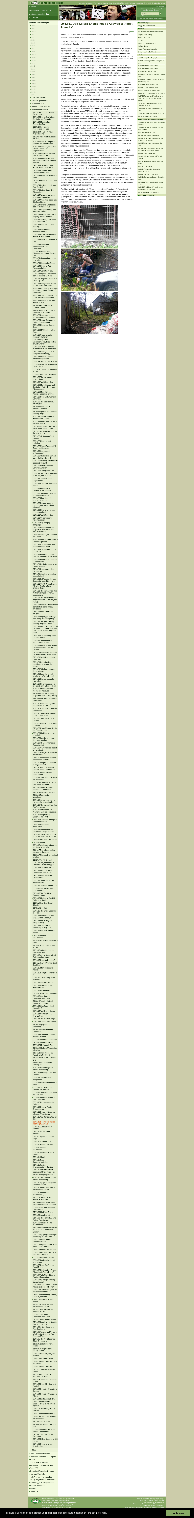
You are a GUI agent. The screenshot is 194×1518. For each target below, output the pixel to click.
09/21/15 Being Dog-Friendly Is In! (45, 974)
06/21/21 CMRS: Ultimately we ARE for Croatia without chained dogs (45, 586)
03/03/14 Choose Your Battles (44, 1022)
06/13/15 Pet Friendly (41, 991)
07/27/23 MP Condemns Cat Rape (44, 331)
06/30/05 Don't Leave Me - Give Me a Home (45, 1363)
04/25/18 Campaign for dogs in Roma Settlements (45, 821)
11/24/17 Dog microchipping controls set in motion (44, 851)
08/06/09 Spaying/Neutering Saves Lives (44, 1208)
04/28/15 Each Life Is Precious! (45, 993)
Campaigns (139, 3)
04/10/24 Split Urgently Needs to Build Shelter (44, 221)
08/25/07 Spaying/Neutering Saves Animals (44, 1281)
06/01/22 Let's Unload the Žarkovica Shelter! (43, 467)
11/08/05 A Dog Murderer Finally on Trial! (42, 1350)
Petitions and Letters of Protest (41, 1465)
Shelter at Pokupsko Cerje (147, 43)
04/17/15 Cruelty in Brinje (146, 132)
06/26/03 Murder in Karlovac (44, 1414)
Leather (99, 3)
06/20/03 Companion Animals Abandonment (44, 1418)
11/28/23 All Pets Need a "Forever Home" (42, 306)
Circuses (105, 3)
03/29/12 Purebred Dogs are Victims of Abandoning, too (44, 1113)
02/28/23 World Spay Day (43, 382)
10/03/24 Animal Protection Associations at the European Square (44, 161)
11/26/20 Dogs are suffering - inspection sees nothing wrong (45, 695)
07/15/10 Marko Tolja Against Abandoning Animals (44, 1189)
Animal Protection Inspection (147, 49)
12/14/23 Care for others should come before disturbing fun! (45, 297)
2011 (33, 66)
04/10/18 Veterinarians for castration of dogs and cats (43, 831)
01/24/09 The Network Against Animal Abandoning (44, 1219)
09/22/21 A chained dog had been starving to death (44, 546)
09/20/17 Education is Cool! (43, 868)
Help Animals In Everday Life (41, 1477)
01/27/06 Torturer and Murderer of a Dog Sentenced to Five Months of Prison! (45, 1334)
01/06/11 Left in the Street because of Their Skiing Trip (44, 1171)
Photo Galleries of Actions (40, 1454)
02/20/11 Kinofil (39, 1157)
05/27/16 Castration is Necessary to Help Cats (42, 927)
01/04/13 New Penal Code (147, 71)
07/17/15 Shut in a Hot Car (43, 983)
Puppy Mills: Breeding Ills (146, 26)
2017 (34, 49)
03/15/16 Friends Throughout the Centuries (44, 937)
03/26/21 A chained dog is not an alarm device (44, 637)
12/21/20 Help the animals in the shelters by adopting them (44, 685)
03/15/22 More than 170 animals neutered (42, 499)
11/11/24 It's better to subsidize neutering (45, 138)
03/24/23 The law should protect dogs (42, 378)
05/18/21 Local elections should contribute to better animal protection (45, 607)
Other (34, 1450)
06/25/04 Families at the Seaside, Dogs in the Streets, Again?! (44, 1404)
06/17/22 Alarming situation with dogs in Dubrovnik (45, 462)
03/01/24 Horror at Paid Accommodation (42, 267)
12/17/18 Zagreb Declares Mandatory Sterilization (43, 788)
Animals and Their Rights (41, 10)
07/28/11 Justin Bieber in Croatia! (42, 1128)
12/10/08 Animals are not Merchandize (42, 1224)
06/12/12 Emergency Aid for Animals (43, 1103)
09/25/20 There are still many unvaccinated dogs (44, 715)
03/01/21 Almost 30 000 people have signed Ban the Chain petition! (45, 647)
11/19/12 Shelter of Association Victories (45, 1049)
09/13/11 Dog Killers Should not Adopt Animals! (44, 1123)
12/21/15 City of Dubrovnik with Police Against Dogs (45, 956)
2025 (34, 26)
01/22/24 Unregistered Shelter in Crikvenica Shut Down (44, 285)
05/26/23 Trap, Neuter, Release (45, 362)
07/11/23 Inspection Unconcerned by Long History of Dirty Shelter (44, 342)
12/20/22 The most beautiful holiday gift (44, 403)
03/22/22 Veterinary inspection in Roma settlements (45, 494)
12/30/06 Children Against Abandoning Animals (43, 1305)
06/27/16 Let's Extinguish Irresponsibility (42, 922)
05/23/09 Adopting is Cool (43, 1215)
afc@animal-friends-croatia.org (154, 1502)
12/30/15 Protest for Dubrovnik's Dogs (45, 941)
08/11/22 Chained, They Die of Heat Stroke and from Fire (45, 427)
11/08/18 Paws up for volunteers (41, 796)
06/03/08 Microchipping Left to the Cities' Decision (44, 1253)
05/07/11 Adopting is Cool (43, 1144)
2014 (34, 57)
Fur (95, 3)
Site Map (145, 16)
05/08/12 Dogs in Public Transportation (42, 1108)
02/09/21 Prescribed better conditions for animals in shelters (43, 664)
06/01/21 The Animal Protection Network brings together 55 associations (45, 593)
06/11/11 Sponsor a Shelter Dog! (149, 90)
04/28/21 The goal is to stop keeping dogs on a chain (43, 623)
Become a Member (37, 1486)
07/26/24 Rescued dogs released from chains (42, 171)
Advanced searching (154, 16)
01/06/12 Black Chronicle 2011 (148, 84)
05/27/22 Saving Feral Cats (43, 471)
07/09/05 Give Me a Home (43, 1359)
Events (32, 1460)
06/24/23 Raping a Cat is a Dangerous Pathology (43, 353)
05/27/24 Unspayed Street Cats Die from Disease (45, 201)
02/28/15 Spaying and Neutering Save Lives (41, 997)
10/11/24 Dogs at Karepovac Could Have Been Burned (44, 143)
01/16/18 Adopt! (39, 842)
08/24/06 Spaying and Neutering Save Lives (41, 1315)
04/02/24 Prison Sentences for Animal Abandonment (44, 235)
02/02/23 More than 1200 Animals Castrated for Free (43, 393)
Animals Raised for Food (41, 98)
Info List (155, 3)
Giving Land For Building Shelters (149, 52)
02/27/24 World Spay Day (43, 271)
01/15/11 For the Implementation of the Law (43, 1166)
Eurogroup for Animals (63, 1507)
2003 (34, 89)
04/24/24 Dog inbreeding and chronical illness (44, 211)
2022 (34, 34)
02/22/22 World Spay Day (43, 515)
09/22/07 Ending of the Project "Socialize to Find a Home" (44, 1271)
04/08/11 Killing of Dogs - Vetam (148, 174)
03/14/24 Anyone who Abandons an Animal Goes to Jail (44, 253)
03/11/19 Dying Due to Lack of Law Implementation (44, 783)
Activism (34, 18)
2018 (34, 46)
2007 (34, 78)
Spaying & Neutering (145, 34)
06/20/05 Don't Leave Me (42, 1367)
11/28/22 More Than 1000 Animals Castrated (43, 408)
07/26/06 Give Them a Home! (44, 1319)
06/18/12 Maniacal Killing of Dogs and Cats (44, 1098)
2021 (34, 37)
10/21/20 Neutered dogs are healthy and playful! (44, 705)
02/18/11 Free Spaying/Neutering (40, 1161)
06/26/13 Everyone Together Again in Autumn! (44, 1036)
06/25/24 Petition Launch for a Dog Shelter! (44, 186)
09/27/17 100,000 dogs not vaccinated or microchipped (43, 864)
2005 (34, 83)
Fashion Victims (38, 103)
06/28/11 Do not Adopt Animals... (149, 87)
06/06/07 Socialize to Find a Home (44, 1301)
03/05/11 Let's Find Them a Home (43, 1153)
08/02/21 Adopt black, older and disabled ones (45, 560)
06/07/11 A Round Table (42, 1142)
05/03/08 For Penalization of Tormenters (151, 93)
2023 (34, 31)
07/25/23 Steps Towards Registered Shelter (42, 336)
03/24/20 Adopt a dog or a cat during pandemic (44, 764)
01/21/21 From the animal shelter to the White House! (43, 675)
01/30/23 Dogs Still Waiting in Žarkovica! (44, 398)
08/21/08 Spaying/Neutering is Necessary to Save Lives (45, 1236)
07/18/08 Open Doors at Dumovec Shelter (42, 1241)
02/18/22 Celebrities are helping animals (42, 519)
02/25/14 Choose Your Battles (148, 69)
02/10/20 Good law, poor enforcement (42, 773)
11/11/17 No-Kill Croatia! (42, 860)
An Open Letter (143, 46)
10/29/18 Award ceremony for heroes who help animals (44, 801)
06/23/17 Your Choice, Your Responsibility (43, 882)
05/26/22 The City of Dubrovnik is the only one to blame (45, 475)
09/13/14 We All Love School (44, 1011)
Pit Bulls (140, 40)
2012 (34, 63)
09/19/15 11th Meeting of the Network (44, 979)
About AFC (34, 1468)
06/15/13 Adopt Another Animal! (45, 1039)
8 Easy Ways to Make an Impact (42, 1480)
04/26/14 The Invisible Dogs (44, 1019)
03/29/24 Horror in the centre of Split (45, 240)
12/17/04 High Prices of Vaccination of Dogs (42, 1375)
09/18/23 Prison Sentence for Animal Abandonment (44, 321)
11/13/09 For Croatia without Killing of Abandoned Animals (44, 1203)
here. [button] (104, 1513)
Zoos (110, 3)
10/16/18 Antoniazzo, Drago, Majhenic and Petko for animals (45, 811)
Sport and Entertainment (41, 106)
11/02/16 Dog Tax (40, 908)
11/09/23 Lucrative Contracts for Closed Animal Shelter (45, 311)
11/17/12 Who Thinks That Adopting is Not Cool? (43, 1054)
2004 (34, 86)
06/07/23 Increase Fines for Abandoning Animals (43, 358)
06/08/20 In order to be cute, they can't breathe (44, 739)
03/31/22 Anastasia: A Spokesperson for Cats (42, 489)
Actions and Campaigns (39, 23)
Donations (161, 3)
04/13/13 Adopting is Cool (43, 1042)
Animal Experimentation (41, 101)
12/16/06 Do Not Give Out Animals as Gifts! (43, 1310)
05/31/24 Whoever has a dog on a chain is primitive (44, 196)
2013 (34, 60)
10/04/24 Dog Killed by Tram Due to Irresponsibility (44, 155)
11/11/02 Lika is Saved (41, 1422)
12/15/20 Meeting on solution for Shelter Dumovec (44, 690)
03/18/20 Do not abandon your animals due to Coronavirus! (45, 769)
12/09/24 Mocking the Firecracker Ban (41, 123)
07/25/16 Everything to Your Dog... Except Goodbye (43, 917)
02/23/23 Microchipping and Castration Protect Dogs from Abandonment (44, 387)
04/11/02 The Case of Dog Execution (43, 1435)
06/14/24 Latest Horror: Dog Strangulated (44, 191)
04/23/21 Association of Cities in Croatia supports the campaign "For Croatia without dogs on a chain (45, 630)
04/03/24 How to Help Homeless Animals (41, 230)
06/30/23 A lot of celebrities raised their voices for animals (44, 348)
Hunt (114, 3)
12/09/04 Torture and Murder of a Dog (45, 1380)
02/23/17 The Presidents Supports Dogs (42, 894)
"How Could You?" (144, 37)
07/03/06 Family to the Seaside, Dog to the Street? (45, 1323)
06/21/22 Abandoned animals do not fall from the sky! (44, 457)
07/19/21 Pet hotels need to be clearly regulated (45, 565)
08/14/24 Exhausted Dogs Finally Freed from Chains (43, 167)
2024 (34, 29)
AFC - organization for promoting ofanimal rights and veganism (151, 9)
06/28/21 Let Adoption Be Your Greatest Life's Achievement (45, 580)
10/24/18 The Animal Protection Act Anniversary (45, 806)
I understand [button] (178, 1513)
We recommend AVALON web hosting (151, 18)
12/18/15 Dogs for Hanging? (44, 960)
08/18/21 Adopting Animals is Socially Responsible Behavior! (45, 555)
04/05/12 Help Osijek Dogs (147, 153)
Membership (148, 3)
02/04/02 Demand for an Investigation (42, 1445)
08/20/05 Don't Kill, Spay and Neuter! (44, 1355)
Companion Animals (128, 3)
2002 (34, 92)
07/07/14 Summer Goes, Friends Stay (42, 1015)
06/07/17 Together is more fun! (45, 885)
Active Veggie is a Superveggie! (42, 1483)
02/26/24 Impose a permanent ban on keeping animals (44, 275)
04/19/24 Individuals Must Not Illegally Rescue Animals (44, 216)
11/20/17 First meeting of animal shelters (45, 856)
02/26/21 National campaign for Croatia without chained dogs (45, 653)
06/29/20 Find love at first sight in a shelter (45, 734)
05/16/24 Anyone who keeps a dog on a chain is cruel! (44, 206)
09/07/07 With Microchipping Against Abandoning (44, 1276)
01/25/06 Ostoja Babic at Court (148, 192)
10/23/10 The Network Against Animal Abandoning (44, 1179)
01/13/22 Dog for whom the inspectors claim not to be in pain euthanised (44, 530)
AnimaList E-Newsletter (39, 1463)
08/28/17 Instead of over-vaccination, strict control (42, 872)
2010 (34, 69)
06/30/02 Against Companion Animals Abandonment (44, 1430)
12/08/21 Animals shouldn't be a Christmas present (45, 541)
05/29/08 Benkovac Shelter (43, 1257)
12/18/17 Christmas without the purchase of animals (45, 846)
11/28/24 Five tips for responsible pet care (41, 128)
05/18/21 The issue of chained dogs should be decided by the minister (45, 600)
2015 (34, 54)
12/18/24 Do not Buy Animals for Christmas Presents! (44, 118)
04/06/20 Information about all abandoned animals (44, 759)
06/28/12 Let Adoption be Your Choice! (44, 1074)
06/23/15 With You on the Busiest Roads (42, 987)
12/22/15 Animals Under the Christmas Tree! (44, 951)
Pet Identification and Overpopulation (150, 32)
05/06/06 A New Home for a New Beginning (43, 1328)
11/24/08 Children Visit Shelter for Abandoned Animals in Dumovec (45, 1230)
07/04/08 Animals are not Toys (44, 1249)
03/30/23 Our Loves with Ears (44, 374)
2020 (34, 40)
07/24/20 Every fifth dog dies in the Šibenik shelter (45, 729)
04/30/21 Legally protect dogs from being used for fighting (44, 618)
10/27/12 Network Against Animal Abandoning (43, 1069)
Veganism (82, 3)
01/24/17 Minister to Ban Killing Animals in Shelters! (45, 899)
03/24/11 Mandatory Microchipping (40, 1148)
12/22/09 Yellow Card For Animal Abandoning (43, 1198)
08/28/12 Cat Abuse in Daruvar (148, 135)
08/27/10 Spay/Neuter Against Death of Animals (44, 1184)
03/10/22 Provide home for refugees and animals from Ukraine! (43, 505)
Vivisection (89, 3)
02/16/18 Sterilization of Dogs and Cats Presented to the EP (44, 835)
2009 (34, 72)
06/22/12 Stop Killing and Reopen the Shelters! (43, 1088)
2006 (34, 80)
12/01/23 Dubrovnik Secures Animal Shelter (44, 301)
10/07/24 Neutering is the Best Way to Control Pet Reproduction (44, 149)
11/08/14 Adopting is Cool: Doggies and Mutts (43, 1002)
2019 (34, 43)
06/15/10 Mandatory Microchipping (41, 1193)
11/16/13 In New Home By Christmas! (43, 1031)
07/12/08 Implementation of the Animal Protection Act (45, 1246)
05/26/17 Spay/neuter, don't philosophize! (43, 889)
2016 (34, 52)
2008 (34, 75)
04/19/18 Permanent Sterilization (41, 826)
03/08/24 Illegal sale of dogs (44, 263)
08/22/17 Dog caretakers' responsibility (42, 877)
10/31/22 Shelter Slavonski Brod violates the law (43, 418)
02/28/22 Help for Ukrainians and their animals (44, 511)
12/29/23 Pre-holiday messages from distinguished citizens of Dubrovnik (45, 291)
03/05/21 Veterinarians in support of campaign (42, 641)
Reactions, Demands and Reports (43, 1457)
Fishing (118, 3)
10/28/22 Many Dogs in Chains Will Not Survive (45, 423)
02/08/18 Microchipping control (45, 839)
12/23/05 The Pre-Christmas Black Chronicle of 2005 (44, 1340)
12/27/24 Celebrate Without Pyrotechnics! (43, 113)
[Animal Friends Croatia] (46, 4)
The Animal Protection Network (42, 1471)
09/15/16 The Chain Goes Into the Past (44, 912)
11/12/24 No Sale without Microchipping (42, 133)
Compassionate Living (40, 14)
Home (33, 7)
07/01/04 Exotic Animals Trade (45, 1399)
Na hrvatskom (161, 6)
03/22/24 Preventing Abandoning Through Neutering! (41, 246)
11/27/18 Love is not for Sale (44, 792)
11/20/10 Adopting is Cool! (43, 1175)
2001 (34, 95)
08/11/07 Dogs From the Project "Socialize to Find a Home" (45, 1286)
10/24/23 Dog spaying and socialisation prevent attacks (44, 316)
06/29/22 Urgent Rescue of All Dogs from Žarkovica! (44, 447)
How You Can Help (37, 1474)
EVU (53, 1507)
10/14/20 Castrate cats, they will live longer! (45, 710)
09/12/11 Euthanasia (145, 166)
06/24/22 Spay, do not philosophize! (41, 452)
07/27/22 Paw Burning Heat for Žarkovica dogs (45, 432)
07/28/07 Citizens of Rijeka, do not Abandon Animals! (45, 1291)
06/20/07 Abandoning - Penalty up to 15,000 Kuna (45, 1296)
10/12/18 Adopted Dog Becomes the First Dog (42, 816)
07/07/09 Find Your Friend (43, 1212)
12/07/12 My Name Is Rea (43, 1045)
